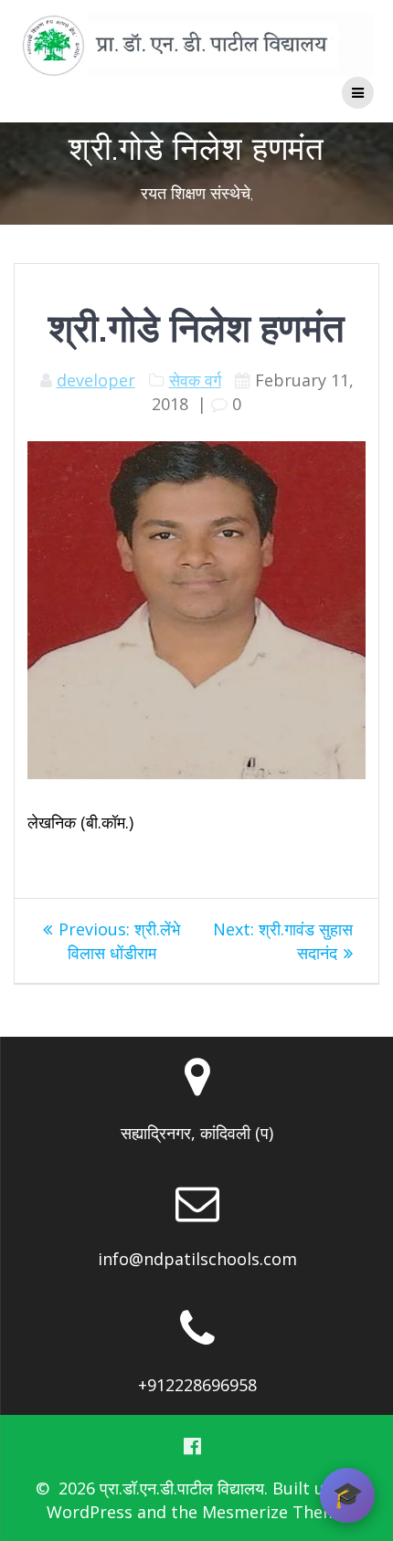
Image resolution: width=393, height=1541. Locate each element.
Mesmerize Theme (274, 1512)
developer (96, 380)
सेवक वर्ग (195, 380)
